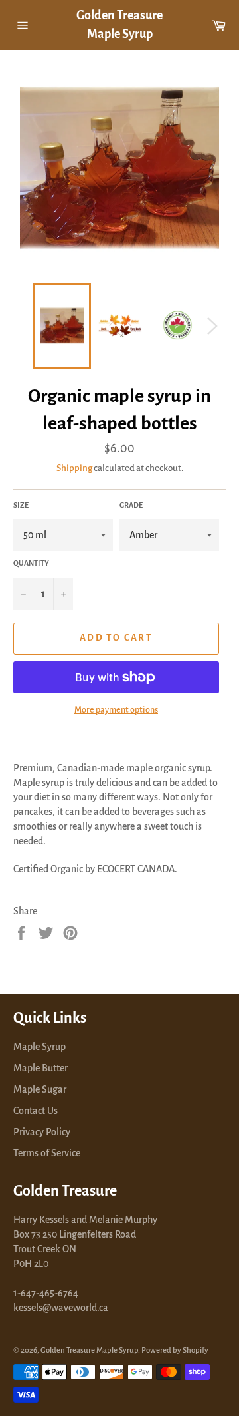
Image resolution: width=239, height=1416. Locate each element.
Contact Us (35, 1110)
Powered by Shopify (174, 1350)
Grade (131, 505)
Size (21, 505)
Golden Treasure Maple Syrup (119, 25)
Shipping (74, 468)
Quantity (31, 563)
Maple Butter (40, 1068)
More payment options (116, 710)
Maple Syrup (39, 1046)
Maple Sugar (39, 1089)
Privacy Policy (41, 1132)
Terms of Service (46, 1153)
